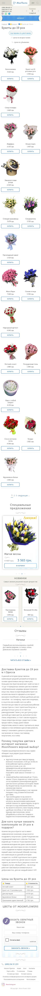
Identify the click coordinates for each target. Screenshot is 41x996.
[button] (16, 573)
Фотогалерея (31, 979)
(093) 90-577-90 (7, 9)
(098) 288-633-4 (7, 7)
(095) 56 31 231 (11, 964)
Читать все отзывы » (20, 660)
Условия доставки (13, 974)
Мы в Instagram (11, 984)
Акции (19, 968)
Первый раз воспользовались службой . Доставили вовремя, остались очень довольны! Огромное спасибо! (18, 647)
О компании (21, 971)
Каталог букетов (9, 968)
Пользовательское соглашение (14, 979)
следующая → (24, 495)
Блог (24, 968)
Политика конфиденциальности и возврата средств (19, 977)
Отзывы (29, 971)
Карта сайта (10, 971)
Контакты (32, 968)
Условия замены (26, 974)
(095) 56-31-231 (7, 11)
